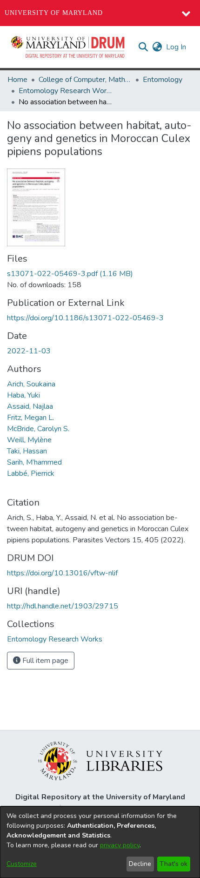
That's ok (173, 863)
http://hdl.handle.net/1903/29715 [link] (62, 606)
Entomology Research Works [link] (65, 91)
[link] (70, 274)
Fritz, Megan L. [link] (30, 417)
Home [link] (17, 79)
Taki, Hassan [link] (27, 451)
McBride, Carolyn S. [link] (38, 429)
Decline (140, 863)
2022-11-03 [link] (29, 351)
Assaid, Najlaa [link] (30, 406)
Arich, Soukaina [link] (31, 384)
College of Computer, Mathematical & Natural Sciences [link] (85, 79)
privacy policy (120, 845)
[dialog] (100, 842)
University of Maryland (54, 12)
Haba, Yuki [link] (23, 395)
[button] (68, 47)
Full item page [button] (44, 660)
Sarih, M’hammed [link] (34, 462)
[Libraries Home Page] (100, 760)
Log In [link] (176, 47)
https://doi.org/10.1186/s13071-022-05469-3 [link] (85, 318)
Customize (22, 863)
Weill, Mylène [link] (29, 440)
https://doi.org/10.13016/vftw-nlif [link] (62, 573)
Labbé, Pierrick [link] (30, 473)
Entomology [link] (162, 79)
